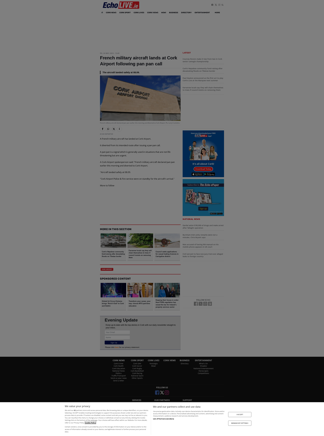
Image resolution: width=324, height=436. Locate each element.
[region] (162, 419)
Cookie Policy (90, 423)
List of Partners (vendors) (163, 419)
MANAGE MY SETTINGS (239, 423)
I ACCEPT (239, 414)
